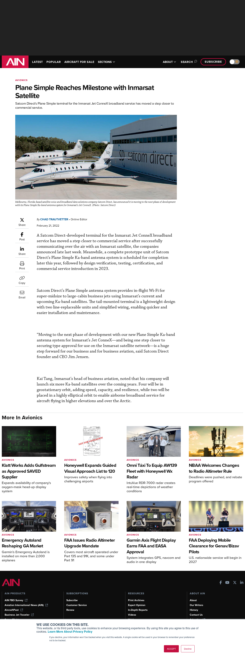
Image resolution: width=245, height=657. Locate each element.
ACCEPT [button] (171, 648)
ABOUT (168, 62)
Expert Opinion (136, 605)
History (194, 610)
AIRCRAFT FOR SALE (79, 62)
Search (187, 62)
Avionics (21, 80)
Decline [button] (188, 648)
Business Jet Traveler (17, 614)
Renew (70, 610)
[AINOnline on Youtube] (227, 583)
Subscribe (213, 62)
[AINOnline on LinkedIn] (241, 583)
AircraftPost (12, 610)
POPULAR (53, 62)
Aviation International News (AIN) (24, 605)
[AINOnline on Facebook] (221, 583)
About (193, 600)
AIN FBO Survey (14, 600)
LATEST (37, 62)
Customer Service (76, 605)
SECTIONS (105, 62)
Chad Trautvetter (54, 219)
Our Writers (196, 605)
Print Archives (136, 600)
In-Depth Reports (138, 610)
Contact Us (196, 614)
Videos (132, 614)
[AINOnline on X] (235, 583)
